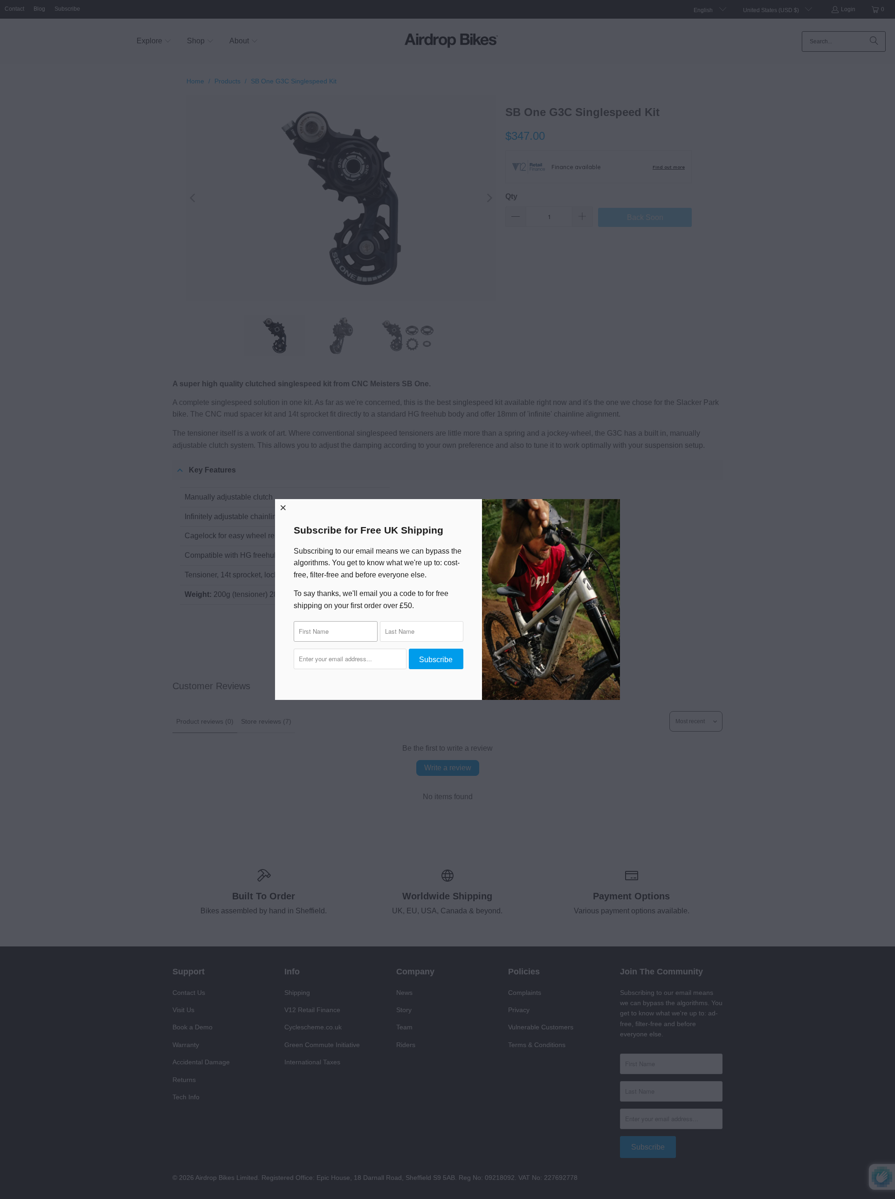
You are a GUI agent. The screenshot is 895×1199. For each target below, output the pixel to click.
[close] (283, 507)
